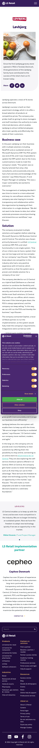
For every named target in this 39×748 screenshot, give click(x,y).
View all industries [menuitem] (8, 695)
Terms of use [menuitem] (25, 716)
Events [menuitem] (22, 687)
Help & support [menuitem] (25, 669)
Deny (19, 410)
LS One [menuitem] (4, 664)
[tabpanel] (19, 521)
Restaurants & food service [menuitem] (9, 680)
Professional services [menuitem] (27, 663)
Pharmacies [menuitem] (6, 687)
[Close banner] (36, 336)
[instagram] (29, 737)
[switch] (34, 374)
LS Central (32, 242)
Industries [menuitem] (6, 672)
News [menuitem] (22, 690)
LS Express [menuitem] (6, 661)
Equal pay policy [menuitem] (26, 724)
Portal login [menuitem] (24, 711)
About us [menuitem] (24, 701)
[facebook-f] (23, 737)
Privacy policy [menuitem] (25, 713)
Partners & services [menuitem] (24, 642)
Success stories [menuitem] (25, 678)
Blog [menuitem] (21, 681)
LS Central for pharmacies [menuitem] (7, 657)
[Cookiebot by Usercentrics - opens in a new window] (24, 336)
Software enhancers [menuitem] (9, 667)
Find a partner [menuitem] (25, 647)
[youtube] (16, 737)
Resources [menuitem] (25, 674)
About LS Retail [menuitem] (25, 705)
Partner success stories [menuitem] (28, 655)
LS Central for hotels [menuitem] (9, 653)
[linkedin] (9, 737)
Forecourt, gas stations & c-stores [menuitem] (10, 691)
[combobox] (19, 629)
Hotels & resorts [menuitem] (8, 684)
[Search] (35, 629)
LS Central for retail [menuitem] (9, 645)
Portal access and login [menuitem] (28, 666)
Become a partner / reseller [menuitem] (27, 651)
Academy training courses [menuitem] (26, 659)
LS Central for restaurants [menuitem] (7, 649)
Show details (29, 393)
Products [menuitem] (6, 641)
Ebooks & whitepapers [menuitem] (28, 684)
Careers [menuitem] (23, 708)
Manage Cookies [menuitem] (26, 727)
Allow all (19, 399)
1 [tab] (19, 539)
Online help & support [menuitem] (28, 693)
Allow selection (19, 405)
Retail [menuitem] (4, 676)
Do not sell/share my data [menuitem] (27, 721)
